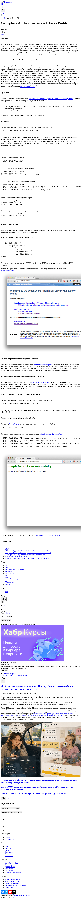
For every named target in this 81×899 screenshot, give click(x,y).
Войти (7, 837)
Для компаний (10, 867)
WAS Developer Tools (27, 87)
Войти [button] (3, 13)
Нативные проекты (12, 883)
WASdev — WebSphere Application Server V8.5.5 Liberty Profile (51, 99)
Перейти (4, 670)
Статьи (7, 846)
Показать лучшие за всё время (12, 812)
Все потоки (8, 2)
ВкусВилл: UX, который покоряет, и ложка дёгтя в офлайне (40, 715)
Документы (9, 869)
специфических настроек (42, 365)
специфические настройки (40, 382)
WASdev (8, 549)
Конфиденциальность (13, 872)
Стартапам (9, 887)
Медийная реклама (12, 881)
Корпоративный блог (12, 879)
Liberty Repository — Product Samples (47, 535)
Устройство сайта (11, 863)
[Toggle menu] (2, 2)
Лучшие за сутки (7, 808)
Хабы (7, 850)
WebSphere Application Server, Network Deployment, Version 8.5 (27, 551)
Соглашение (9, 870)
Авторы (8, 854)
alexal (3, 18)
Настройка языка (7, 895)
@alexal (7, 613)
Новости (8, 848)
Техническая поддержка (22, 895)
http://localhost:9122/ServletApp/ (51, 434)
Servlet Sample (14, 424)
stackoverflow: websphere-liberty (16, 556)
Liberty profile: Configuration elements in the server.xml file (25, 555)
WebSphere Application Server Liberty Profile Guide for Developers (28, 558)
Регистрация (9, 839)
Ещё (7, 799)
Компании (9, 852)
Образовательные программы (15, 885)
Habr (12, 897)
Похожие (17, 808)
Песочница (9, 856)
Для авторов (9, 865)
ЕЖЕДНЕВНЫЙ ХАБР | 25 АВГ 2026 (14, 675)
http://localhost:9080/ (8, 271)
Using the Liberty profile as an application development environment (28, 553)
